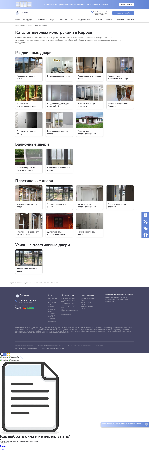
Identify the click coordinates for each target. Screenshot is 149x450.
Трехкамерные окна (67, 303)
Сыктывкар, (109, 298)
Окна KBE (51, 307)
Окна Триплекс (66, 314)
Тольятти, (116, 298)
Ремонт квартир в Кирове (86, 303)
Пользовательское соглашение (24, 345)
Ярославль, (123, 298)
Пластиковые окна (52, 303)
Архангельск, (124, 299)
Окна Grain (51, 318)
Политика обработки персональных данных (50, 345)
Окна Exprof (52, 313)
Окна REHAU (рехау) (52, 310)
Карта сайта (99, 345)
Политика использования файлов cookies (79, 345)
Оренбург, (116, 299)
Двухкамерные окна (68, 301)
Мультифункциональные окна (69, 311)
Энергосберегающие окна (68, 306)
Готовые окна (52, 321)
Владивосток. (109, 301)
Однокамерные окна (68, 298)
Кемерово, (108, 299)
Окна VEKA (51, 316)
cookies (138, 423)
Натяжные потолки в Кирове (87, 307)
